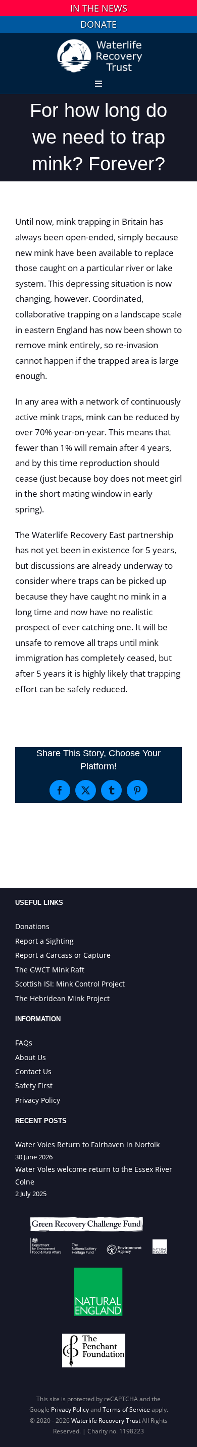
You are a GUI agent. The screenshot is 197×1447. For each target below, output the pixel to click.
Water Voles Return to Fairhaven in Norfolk (87, 1144)
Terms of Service (126, 1409)
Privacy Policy (70, 1409)
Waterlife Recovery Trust (105, 1420)
